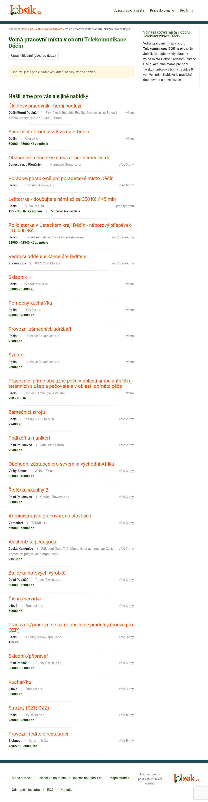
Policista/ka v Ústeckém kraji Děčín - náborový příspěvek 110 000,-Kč (70, 228)
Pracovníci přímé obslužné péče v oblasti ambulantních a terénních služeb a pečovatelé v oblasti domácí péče (70, 383)
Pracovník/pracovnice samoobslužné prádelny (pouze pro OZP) (71, 627)
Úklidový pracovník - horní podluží (45, 106)
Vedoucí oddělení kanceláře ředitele (47, 256)
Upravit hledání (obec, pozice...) (33, 56)
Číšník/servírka (25, 598)
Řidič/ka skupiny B (28, 490)
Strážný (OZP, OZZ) (29, 708)
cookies (150, 783)
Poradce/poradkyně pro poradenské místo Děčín (61, 178)
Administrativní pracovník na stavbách (50, 515)
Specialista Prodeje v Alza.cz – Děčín (49, 131)
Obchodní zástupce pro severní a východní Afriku (61, 464)
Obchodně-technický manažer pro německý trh (59, 157)
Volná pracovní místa (129, 10)
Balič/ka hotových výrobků (37, 573)
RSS (50, 790)
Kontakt (66, 790)
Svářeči (17, 355)
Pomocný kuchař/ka (30, 303)
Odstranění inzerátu (26, 790)
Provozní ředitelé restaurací (38, 734)
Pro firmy (186, 10)
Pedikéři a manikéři (29, 438)
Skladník (18, 277)
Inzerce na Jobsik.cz (87, 778)
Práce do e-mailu (162, 10)
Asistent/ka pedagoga (32, 541)
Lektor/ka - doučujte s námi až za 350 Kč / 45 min (62, 199)
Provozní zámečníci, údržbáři (40, 329)
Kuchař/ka (20, 682)
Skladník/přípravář (28, 656)
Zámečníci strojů (27, 412)
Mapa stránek (21, 778)
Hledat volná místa (52, 778)
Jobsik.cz (27, 29)
